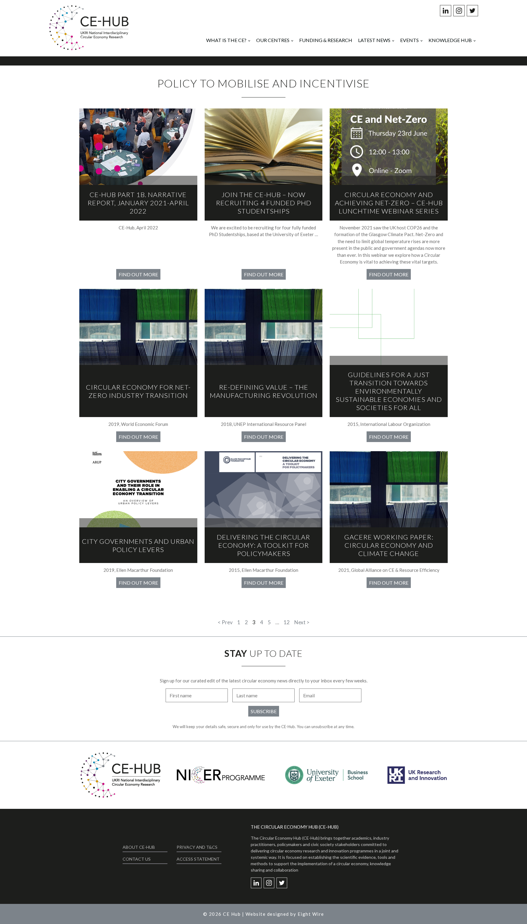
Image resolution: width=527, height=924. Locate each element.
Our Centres (272, 40)
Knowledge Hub (450, 40)
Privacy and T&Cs (197, 847)
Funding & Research (325, 40)
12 (287, 622)
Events (409, 40)
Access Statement (198, 859)
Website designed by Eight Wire (285, 914)
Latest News (374, 40)
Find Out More (138, 274)
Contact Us (137, 859)
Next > (302, 622)
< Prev (225, 622)
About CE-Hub (139, 847)
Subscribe (264, 711)
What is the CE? (226, 40)
